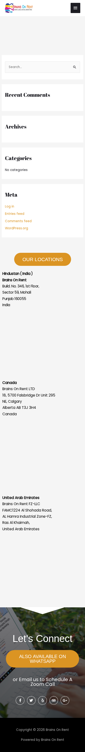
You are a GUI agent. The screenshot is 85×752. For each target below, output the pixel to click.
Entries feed (14, 214)
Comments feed (18, 221)
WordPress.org (16, 228)
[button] (42, 659)
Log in (9, 206)
